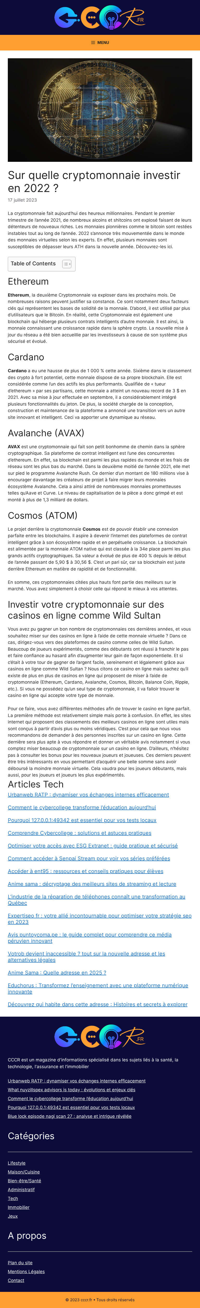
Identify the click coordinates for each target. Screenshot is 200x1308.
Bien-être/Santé (24, 1180)
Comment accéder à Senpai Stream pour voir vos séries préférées (89, 858)
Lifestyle (17, 1163)
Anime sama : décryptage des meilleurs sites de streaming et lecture (92, 884)
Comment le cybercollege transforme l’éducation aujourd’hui (82, 807)
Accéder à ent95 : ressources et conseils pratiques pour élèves (85, 871)
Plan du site (20, 1262)
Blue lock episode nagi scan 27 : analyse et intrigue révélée (70, 1116)
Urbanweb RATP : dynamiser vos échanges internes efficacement (88, 795)
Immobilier (18, 1207)
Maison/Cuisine (24, 1172)
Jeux (13, 1216)
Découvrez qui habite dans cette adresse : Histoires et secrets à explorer (98, 1004)
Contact (16, 1280)
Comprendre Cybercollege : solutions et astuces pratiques (79, 833)
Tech (13, 1198)
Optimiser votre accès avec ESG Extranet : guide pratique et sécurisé (93, 846)
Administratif (21, 1189)
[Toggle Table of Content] (64, 264)
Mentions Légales (26, 1271)
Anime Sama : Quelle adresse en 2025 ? (57, 973)
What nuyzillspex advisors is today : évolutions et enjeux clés (71, 1089)
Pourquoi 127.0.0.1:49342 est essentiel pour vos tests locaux (82, 820)
